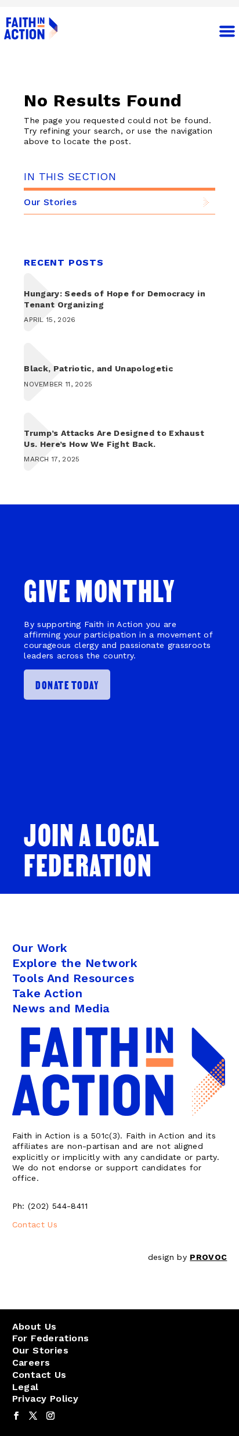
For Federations (50, 1338)
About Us (34, 1326)
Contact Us (35, 1224)
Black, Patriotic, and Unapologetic (98, 368)
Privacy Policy (45, 1398)
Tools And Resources (73, 978)
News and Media (61, 1008)
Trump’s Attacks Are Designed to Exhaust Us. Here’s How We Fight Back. (114, 438)
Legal (25, 1386)
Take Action (47, 993)
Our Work (40, 948)
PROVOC (208, 1257)
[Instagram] (50, 1416)
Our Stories (50, 201)
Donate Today (67, 684)
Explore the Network (75, 963)
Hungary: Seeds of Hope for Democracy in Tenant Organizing (114, 299)
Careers (31, 1362)
